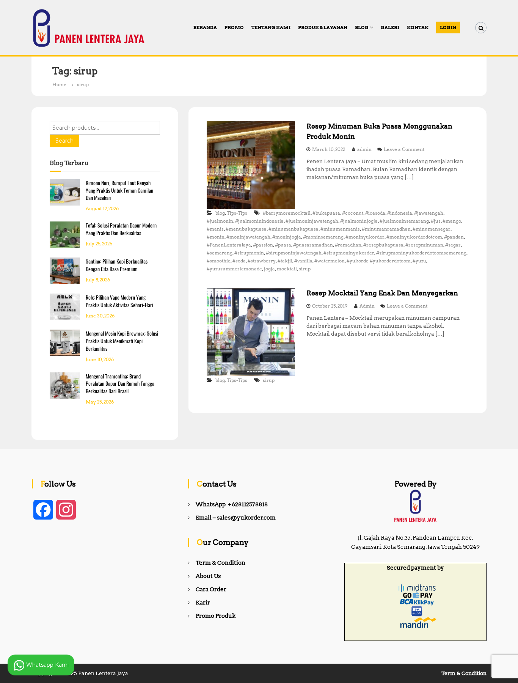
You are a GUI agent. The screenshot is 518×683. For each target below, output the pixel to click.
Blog (362, 27)
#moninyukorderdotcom (414, 237)
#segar (453, 245)
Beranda (205, 27)
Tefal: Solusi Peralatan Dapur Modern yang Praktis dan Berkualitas (121, 229)
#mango (452, 221)
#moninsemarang (323, 237)
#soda (239, 261)
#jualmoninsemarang (404, 221)
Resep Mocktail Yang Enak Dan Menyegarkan (382, 293)
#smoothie (219, 261)
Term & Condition (220, 562)
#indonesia (399, 213)
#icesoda (375, 213)
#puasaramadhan (313, 245)
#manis (215, 229)
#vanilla (303, 261)
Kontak (418, 27)
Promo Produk (215, 615)
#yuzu (419, 261)
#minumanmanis (340, 229)
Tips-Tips (237, 213)
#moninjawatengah (248, 237)
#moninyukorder (365, 237)
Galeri (390, 27)
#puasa (283, 245)
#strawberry (262, 261)
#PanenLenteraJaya (229, 245)
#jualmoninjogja (359, 221)
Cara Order (211, 589)
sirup (305, 269)
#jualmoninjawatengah (312, 221)
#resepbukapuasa (383, 245)
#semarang (219, 253)
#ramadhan (348, 245)
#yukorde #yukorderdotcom (379, 261)
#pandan (454, 237)
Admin (367, 306)
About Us (208, 576)
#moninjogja (286, 237)
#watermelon (329, 261)
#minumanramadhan (386, 229)
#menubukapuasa (246, 229)
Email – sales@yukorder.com (236, 517)
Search (64, 140)
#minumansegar (432, 229)
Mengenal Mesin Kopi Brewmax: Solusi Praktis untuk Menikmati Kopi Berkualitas (122, 341)
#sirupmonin (249, 253)
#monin (215, 237)
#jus (436, 221)
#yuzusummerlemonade (234, 269)
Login (448, 27)
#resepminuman (424, 245)
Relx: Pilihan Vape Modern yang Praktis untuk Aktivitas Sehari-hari (119, 301)
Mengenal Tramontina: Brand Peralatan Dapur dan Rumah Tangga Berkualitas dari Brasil (120, 384)
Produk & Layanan (322, 27)
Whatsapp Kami (47, 664)
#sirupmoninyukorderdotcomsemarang (421, 253)
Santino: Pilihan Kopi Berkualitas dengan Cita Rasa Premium (117, 265)
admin (364, 149)
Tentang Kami (270, 27)
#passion (263, 245)
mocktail (287, 269)
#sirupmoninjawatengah (294, 253)
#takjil (285, 261)
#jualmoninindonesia (259, 221)
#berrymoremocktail (287, 213)
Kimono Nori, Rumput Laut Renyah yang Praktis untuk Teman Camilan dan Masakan (119, 190)
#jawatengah (428, 213)
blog (220, 213)
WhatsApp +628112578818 (232, 504)
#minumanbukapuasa (293, 229)
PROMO (234, 27)
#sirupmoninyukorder (348, 253)
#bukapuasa (326, 213)
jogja (269, 269)
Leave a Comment (404, 149)
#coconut (352, 213)
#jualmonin (220, 221)
